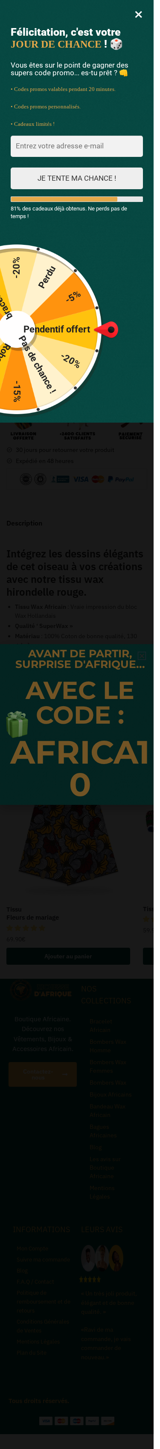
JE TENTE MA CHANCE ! (77, 178)
